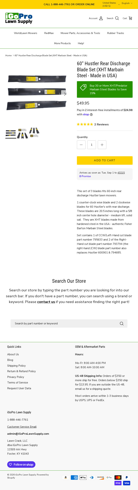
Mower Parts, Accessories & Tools (80, 33)
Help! (81, 43)
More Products (62, 43)
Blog (10, 360)
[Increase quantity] (102, 144)
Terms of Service (17, 382)
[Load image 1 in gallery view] (37, 92)
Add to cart (104, 160)
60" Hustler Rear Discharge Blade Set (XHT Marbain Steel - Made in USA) (51, 55)
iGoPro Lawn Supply (25, 474)
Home (8, 55)
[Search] (121, 323)
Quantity (82, 137)
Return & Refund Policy (21, 371)
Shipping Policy (16, 366)
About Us (13, 354)
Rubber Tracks (115, 33)
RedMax (49, 33)
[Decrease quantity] (81, 144)
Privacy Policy (15, 377)
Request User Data (19, 388)
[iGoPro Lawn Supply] (18, 18)
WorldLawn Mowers (25, 33)
